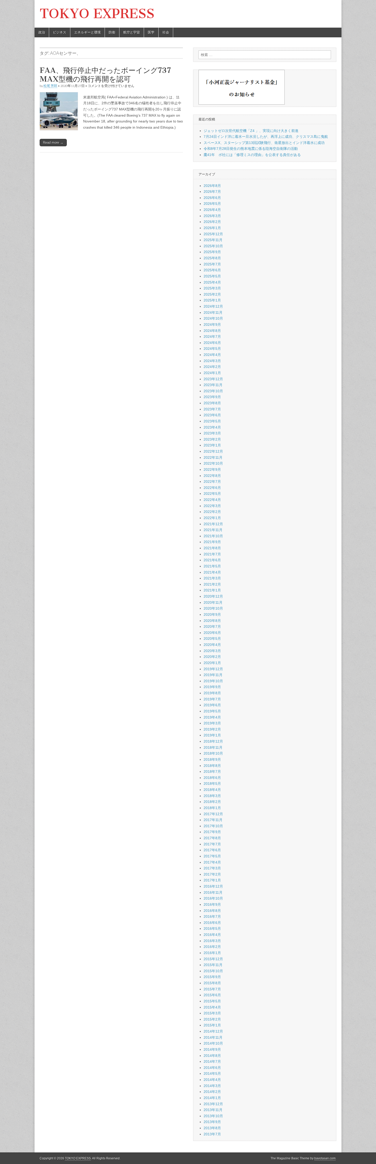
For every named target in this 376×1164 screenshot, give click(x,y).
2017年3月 (212, 868)
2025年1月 (212, 300)
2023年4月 (212, 427)
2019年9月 (212, 687)
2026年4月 (212, 210)
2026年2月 (212, 222)
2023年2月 (212, 439)
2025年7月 (212, 264)
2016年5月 (212, 928)
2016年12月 (213, 886)
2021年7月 (212, 554)
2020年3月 (212, 651)
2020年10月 (213, 608)
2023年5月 (212, 421)
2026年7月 (212, 191)
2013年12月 (213, 1104)
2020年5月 (212, 638)
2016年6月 (212, 923)
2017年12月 (213, 814)
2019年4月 (212, 717)
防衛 (112, 32)
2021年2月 (212, 584)
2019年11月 (213, 675)
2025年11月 (213, 240)
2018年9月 (212, 759)
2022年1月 (212, 518)
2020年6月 (212, 633)
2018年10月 (213, 753)
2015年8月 (212, 983)
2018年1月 (212, 808)
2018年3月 (212, 796)
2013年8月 (212, 1128)
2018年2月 (212, 802)
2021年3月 (212, 578)
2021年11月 (213, 530)
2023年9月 (212, 397)
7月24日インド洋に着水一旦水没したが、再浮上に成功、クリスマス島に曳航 (266, 137)
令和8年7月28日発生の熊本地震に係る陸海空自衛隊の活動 (251, 149)
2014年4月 (212, 1080)
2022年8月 (212, 476)
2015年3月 (212, 1013)
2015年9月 (212, 977)
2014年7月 (212, 1061)
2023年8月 (212, 403)
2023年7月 (212, 409)
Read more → (53, 142)
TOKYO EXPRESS (97, 13)
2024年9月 (212, 324)
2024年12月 (213, 306)
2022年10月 (213, 463)
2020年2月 (212, 657)
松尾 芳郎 (50, 86)
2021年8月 (212, 548)
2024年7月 (212, 336)
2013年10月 (213, 1116)
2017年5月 (212, 856)
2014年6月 (212, 1068)
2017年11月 (213, 820)
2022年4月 (212, 500)
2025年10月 (213, 246)
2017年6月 (212, 850)
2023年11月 (213, 385)
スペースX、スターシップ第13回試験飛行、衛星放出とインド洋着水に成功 (264, 143)
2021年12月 (213, 524)
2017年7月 (212, 844)
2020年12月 (213, 596)
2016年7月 (212, 916)
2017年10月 (213, 826)
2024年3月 (212, 361)
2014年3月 (212, 1086)
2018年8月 (212, 766)
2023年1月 (212, 445)
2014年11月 (213, 1037)
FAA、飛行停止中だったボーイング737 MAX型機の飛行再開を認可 (105, 75)
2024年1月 (212, 373)
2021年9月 (212, 542)
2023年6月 (212, 415)
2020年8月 (212, 621)
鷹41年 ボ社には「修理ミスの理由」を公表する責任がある (252, 155)
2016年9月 (212, 904)
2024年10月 (213, 318)
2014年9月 (212, 1049)
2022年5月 (212, 493)
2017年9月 (212, 832)
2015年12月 (213, 959)
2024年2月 (212, 367)
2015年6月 (212, 995)
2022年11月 (213, 457)
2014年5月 (212, 1073)
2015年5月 (212, 1001)
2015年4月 (212, 1007)
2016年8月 (212, 911)
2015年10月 (213, 971)
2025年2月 (212, 294)
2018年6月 (212, 778)
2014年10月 (213, 1043)
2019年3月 (212, 723)
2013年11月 (213, 1110)
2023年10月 (213, 391)
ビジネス (59, 32)
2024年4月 (212, 355)
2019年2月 (212, 729)
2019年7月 (212, 699)
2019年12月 (213, 669)
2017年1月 (212, 880)
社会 (165, 32)
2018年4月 (212, 790)
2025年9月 (212, 252)
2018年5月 (212, 783)
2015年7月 (212, 989)
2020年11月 (213, 602)
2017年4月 (212, 862)
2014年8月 (212, 1056)
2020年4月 (212, 645)
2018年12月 (213, 741)
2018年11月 (213, 747)
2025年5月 (212, 276)
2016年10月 (213, 898)
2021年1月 (212, 590)
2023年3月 (212, 433)
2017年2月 (212, 874)
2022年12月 (213, 451)
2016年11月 (213, 892)
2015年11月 (213, 965)
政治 (41, 32)
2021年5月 (212, 566)
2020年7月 (212, 626)
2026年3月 (212, 216)
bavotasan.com (325, 1158)
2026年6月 (212, 198)
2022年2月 (212, 512)
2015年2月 (212, 1019)
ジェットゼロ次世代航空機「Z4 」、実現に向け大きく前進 (251, 131)
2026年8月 (212, 186)
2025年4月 (212, 282)
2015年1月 (212, 1025)
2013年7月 (212, 1134)
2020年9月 (212, 614)
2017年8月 (212, 838)
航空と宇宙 (131, 32)
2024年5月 (212, 348)
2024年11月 (213, 312)
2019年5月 (212, 711)
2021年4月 (212, 572)
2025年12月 (213, 234)
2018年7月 (212, 771)
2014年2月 (212, 1092)
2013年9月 (212, 1122)
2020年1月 (212, 663)
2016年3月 (212, 941)
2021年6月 (212, 560)
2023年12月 (213, 379)
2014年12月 (213, 1031)
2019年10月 (213, 681)
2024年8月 (212, 331)
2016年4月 (212, 935)
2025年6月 (212, 270)
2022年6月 (212, 488)
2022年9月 (212, 469)
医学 (151, 32)
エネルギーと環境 (87, 32)
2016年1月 (212, 953)
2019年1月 (212, 735)
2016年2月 (212, 947)
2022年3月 (212, 506)
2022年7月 (212, 481)
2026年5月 (212, 204)
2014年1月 (212, 1098)
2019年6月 (212, 705)
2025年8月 (212, 258)
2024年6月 (212, 343)
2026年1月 (212, 228)
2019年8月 (212, 693)
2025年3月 (212, 288)
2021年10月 (213, 536)
